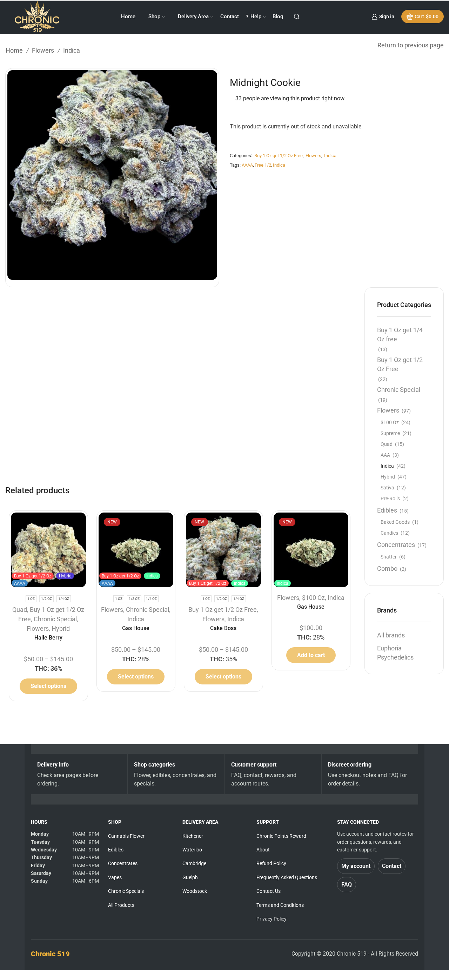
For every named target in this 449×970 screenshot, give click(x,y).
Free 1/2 (263, 165)
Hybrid (61, 628)
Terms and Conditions (280, 905)
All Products (121, 905)
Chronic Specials (126, 891)
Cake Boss (223, 628)
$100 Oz (313, 597)
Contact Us (268, 891)
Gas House (135, 628)
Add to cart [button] (311, 655)
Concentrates (396, 544)
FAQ (346, 884)
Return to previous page (410, 45)
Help (255, 16)
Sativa (387, 487)
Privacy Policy (271, 919)
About (263, 849)
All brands (391, 635)
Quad (19, 609)
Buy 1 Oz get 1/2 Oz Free (278, 155)
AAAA (247, 165)
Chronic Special (55, 619)
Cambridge (194, 863)
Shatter (389, 557)
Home (128, 16)
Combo (387, 568)
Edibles (387, 510)
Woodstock (194, 891)
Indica (71, 50)
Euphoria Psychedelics (395, 652)
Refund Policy (271, 863)
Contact (229, 16)
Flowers (43, 50)
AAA (385, 455)
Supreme (390, 433)
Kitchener (192, 836)
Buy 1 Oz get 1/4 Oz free (400, 334)
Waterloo (192, 849)
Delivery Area (193, 16)
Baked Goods (395, 522)
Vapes (115, 877)
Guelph (190, 877)
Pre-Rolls (390, 498)
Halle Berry (48, 637)
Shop (154, 16)
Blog (278, 16)
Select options (48, 686)
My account (355, 866)
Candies (389, 533)
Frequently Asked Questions (286, 877)
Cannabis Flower (126, 836)
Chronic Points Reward (281, 836)
